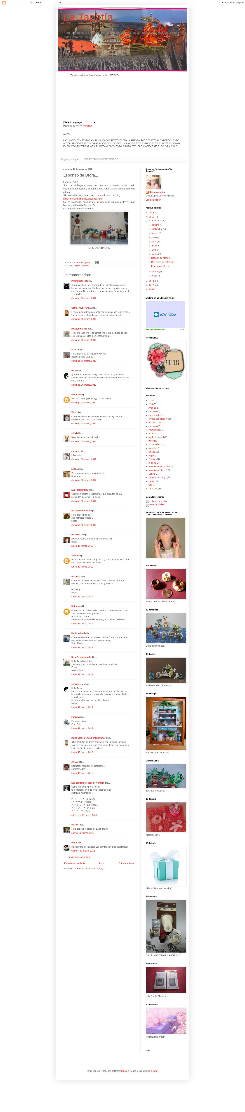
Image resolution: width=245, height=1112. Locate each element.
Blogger (154, 1071)
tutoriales (153, 488)
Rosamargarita (157, 192)
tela (150, 485)
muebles (153, 448)
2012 (152, 217)
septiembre (157, 229)
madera (152, 433)
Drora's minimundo (81, 657)
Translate (87, 126)
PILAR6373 (77, 534)
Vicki (73, 412)
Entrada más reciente (74, 863)
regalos (152, 463)
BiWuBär (76, 576)
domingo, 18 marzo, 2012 (83, 298)
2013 (152, 212)
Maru (74, 370)
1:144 (151, 400)
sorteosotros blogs (157, 477)
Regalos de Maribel (160, 258)
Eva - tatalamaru (79, 490)
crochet (152, 411)
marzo (155, 254)
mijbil (74, 433)
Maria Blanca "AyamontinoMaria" (88, 738)
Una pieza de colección (162, 262)
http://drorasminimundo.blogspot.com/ (83, 198)
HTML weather (165, 314)
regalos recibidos (81, 265)
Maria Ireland (78, 633)
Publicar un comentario (79, 857)
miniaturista (77, 684)
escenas (153, 426)
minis (151, 441)
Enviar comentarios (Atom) (90, 868)
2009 (152, 289)
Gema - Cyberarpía (81, 308)
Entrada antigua (126, 863)
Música (152, 452)
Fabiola (75, 717)
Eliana (74, 469)
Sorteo (152, 474)
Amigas (152, 408)
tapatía (152, 481)
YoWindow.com (155, 329)
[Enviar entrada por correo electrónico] (97, 262)
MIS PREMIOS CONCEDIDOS (101, 159)
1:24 (151, 404)
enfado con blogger (158, 419)
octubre (155, 225)
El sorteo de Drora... (161, 266)
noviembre (157, 220)
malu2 (74, 349)
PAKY (74, 842)
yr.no (182, 329)
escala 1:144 (155, 422)
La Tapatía (88, 17)
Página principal (69, 159)
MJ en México (155, 444)
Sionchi (75, 555)
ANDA (74, 762)
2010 (152, 285)
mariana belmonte (80, 510)
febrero (155, 271)
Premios (153, 459)
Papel (151, 455)
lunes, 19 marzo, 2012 (82, 546)
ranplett (125, 1071)
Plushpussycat (79, 281)
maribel (75, 824)
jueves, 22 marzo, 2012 (82, 833)
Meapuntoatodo (79, 329)
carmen (75, 451)
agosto (155, 233)
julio (154, 237)
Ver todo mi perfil (154, 200)
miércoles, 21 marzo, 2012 (84, 815)
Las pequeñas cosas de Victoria (87, 783)
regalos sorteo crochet (159, 466)
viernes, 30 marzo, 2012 (83, 851)
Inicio (101, 863)
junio (154, 241)
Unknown (76, 394)
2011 (152, 281)
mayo (154, 245)
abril (154, 250)
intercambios (155, 430)
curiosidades (155, 415)
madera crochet (156, 437)
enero (155, 275)
